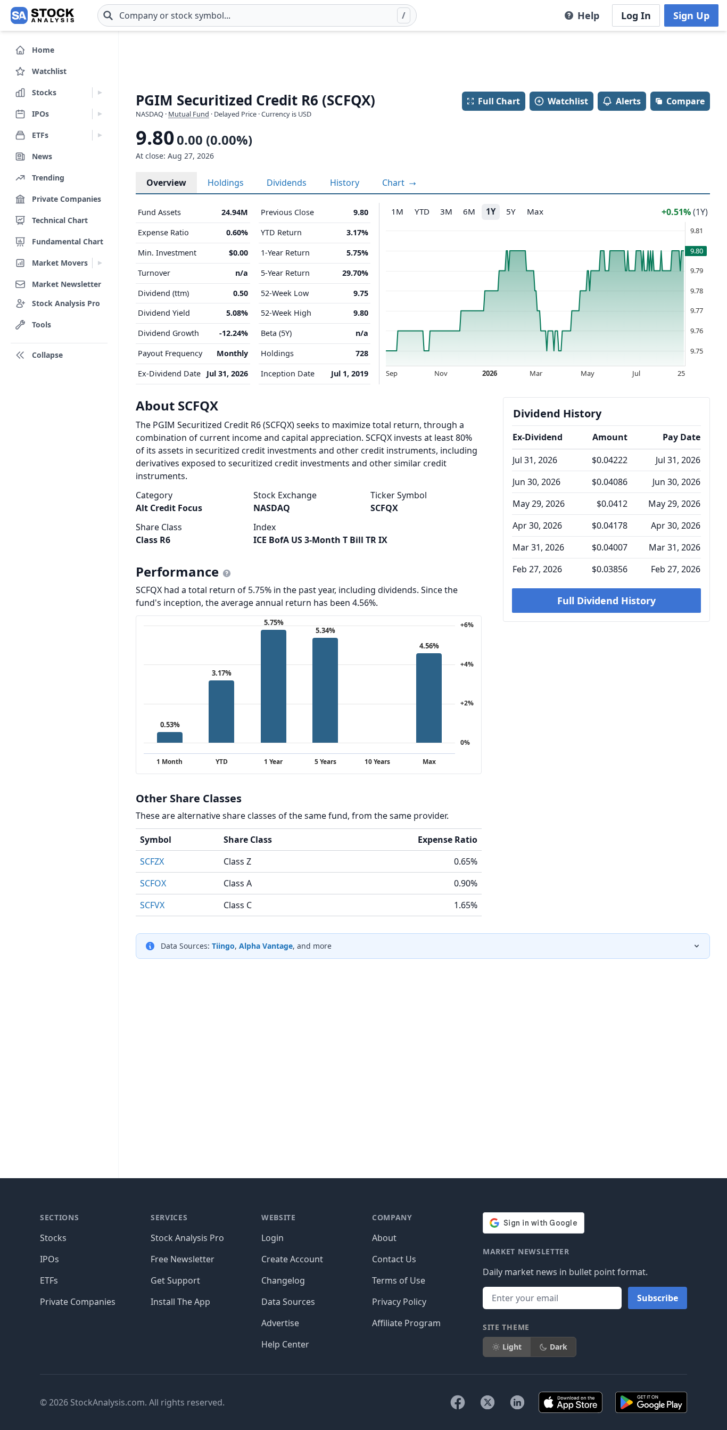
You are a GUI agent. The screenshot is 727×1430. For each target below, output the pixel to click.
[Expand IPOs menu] (100, 114)
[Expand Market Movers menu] (100, 263)
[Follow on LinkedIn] (517, 1402)
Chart (394, 182)
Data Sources (288, 1302)
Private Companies (77, 1302)
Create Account (292, 1259)
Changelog (283, 1280)
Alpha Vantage (266, 946)
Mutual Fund (188, 114)
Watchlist (568, 101)
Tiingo (223, 946)
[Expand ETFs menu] (100, 135)
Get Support (175, 1280)
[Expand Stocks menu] (100, 92)
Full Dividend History (606, 600)
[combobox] (257, 15)
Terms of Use (398, 1280)
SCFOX (153, 883)
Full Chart (499, 101)
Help (588, 15)
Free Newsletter (182, 1259)
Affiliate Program (406, 1323)
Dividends (287, 182)
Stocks (53, 1238)
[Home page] (42, 15)
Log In (636, 15)
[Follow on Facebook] (457, 1402)
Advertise (280, 1323)
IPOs (49, 1259)
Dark (558, 1347)
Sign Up (691, 15)
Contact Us (394, 1259)
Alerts (628, 101)
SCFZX (152, 861)
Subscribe (657, 1298)
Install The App (180, 1302)
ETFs (49, 1280)
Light (512, 1347)
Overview (166, 182)
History (344, 182)
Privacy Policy (399, 1302)
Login (272, 1238)
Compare (685, 101)
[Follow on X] (487, 1402)
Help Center (285, 1344)
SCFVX (152, 905)
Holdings (226, 182)
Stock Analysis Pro (187, 1238)
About (384, 1238)
